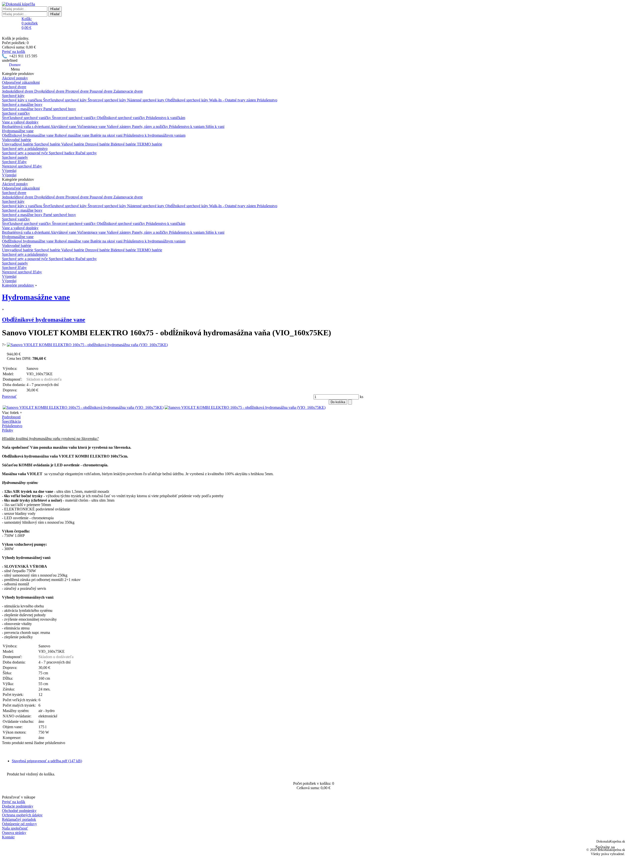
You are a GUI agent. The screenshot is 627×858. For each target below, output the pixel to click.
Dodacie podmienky (17, 806)
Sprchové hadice (62, 153)
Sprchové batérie (47, 144)
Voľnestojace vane (92, 126)
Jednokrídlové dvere (18, 91)
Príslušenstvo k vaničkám (165, 118)
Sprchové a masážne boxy (22, 104)
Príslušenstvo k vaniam (187, 126)
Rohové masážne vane (72, 135)
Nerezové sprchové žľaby (22, 166)
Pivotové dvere (77, 91)
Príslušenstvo (267, 100)
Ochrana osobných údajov (22, 815)
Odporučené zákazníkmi (21, 82)
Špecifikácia (11, 421)
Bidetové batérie (124, 144)
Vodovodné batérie (16, 140)
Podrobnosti (11, 417)
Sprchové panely (15, 157)
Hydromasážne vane (18, 131)
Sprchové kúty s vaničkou (22, 100)
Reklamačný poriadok (19, 819)
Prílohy (7, 430)
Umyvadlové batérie (18, 144)
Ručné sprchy (86, 153)
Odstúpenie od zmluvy (19, 824)
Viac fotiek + (12, 413)
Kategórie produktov (18, 285)
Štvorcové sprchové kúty (107, 100)
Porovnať (9, 396)
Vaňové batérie (73, 144)
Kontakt (8, 837)
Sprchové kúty (13, 96)
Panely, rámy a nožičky (150, 126)
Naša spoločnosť (15, 828)
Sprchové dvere (14, 87)
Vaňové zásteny (119, 126)
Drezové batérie (98, 144)
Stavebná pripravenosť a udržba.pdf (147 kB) (47, 761)
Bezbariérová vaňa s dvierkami (26, 126)
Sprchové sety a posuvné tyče (25, 153)
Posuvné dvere (101, 91)
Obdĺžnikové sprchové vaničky (121, 118)
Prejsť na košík (13, 51)
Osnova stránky (14, 833)
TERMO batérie (149, 144)
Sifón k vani (214, 126)
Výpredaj (9, 171)
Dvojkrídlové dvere (49, 91)
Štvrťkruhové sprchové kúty (65, 100)
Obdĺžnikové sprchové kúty (187, 100)
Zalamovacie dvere (128, 91)
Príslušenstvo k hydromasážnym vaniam (154, 135)
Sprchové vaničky (16, 113)
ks (361, 397)
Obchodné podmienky (19, 811)
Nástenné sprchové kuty (146, 100)
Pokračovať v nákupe (18, 797)
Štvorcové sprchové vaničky (74, 118)
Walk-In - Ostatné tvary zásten (233, 100)
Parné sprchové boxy (59, 109)
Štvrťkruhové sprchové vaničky (27, 118)
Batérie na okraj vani (106, 135)
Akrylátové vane (63, 126)
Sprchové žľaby (14, 162)
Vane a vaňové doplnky (20, 122)
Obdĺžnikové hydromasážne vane (28, 135)
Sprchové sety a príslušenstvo (25, 148)
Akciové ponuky (15, 78)
